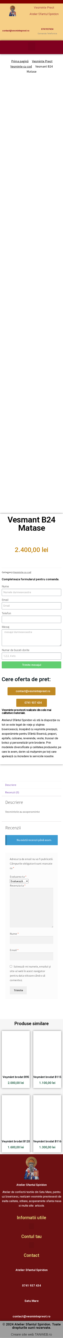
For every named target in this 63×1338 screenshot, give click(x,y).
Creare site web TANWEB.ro (31, 1334)
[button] (31, 46)
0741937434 (47, 29)
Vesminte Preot (44, 7)
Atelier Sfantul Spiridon (44, 14)
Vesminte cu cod (21, 66)
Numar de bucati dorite (15, 650)
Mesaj (5, 627)
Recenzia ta (18, 885)
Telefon (6, 613)
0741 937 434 (31, 1285)
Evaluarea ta (18, 876)
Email (5, 600)
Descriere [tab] (10, 785)
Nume (5, 586)
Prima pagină (20, 61)
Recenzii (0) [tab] (12, 792)
